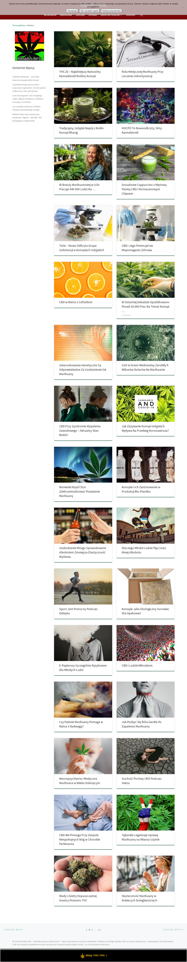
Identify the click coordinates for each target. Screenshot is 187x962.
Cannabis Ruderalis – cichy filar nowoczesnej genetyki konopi (25, 78)
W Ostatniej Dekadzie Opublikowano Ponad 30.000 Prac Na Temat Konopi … (145, 306)
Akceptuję (72, 11)
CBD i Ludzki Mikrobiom (137, 665)
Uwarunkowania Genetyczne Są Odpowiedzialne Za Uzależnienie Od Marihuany (82, 369)
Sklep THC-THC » (96, 955)
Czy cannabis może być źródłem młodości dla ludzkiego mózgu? (26, 108)
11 (99, 929)
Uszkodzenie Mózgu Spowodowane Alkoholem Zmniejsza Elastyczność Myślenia (82, 552)
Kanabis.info (26, 941)
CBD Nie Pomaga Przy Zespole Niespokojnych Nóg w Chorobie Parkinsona (79, 839)
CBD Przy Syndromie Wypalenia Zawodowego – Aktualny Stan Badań (80, 430)
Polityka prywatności (111, 11)
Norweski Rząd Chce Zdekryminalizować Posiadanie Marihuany (79, 491)
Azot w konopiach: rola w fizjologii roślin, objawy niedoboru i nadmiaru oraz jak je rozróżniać (27, 98)
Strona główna (18, 25)
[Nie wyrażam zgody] (183, 7)
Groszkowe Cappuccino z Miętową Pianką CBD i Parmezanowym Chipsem (144, 189)
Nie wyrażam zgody (89, 11)
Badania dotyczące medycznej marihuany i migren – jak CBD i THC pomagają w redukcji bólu (27, 117)
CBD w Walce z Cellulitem (75, 302)
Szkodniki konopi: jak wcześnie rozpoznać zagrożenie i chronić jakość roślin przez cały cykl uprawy (29, 87)
